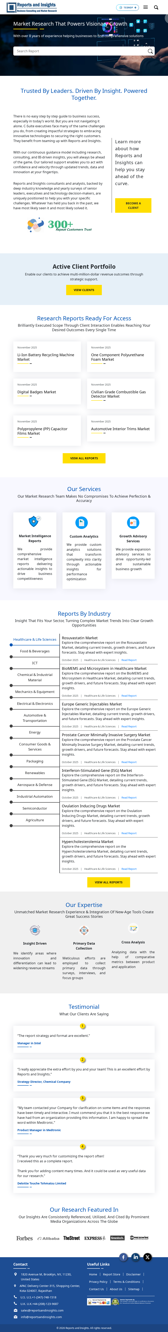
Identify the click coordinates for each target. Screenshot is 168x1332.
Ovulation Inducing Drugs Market (91, 805)
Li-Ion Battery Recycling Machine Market (45, 357)
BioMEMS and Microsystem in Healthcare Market (104, 668)
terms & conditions (126, 1282)
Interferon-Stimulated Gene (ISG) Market (97, 770)
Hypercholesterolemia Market (88, 841)
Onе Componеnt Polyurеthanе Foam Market (117, 357)
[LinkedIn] (135, 1257)
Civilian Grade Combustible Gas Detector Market (118, 394)
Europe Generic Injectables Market (92, 704)
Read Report (129, 660)
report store (111, 1274)
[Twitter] (147, 1257)
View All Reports (84, 458)
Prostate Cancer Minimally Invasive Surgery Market (106, 734)
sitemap (134, 1289)
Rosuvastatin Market (80, 637)
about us (116, 1289)
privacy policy (98, 1282)
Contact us (96, 1289)
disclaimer (133, 1274)
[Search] (150, 51)
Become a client (133, 205)
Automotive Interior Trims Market (120, 428)
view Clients (84, 290)
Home (93, 1274)
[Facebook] (123, 1257)
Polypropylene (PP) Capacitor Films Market (42, 431)
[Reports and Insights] (31, 7)
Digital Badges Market (36, 391)
